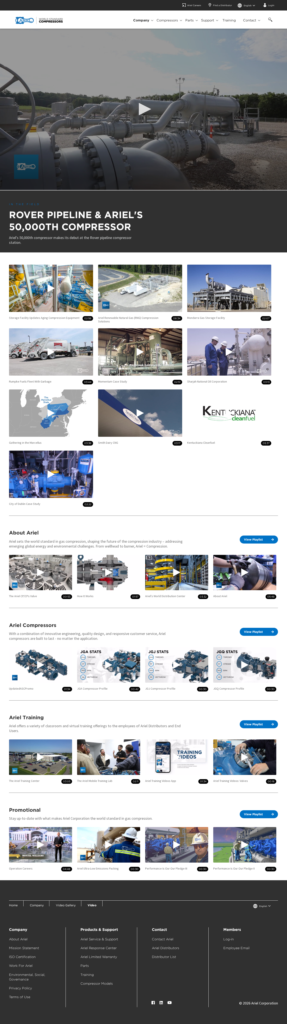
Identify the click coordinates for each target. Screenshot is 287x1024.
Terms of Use (19, 997)
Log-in (228, 939)
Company (141, 20)
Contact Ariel (162, 939)
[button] (143, 109)
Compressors (167, 20)
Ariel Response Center (98, 948)
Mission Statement (24, 948)
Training (229, 20)
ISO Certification (22, 957)
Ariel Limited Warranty (98, 957)
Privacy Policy (20, 988)
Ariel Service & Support (99, 939)
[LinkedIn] (161, 1002)
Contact (249, 20)
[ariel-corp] (39, 20)
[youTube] (169, 1002)
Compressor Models (96, 984)
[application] (143, 109)
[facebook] (153, 1002)
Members (232, 929)
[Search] (269, 21)
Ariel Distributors (165, 948)
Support (207, 20)
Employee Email (236, 948)
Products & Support (99, 929)
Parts (189, 20)
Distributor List (164, 957)
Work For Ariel (21, 966)
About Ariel (18, 939)
